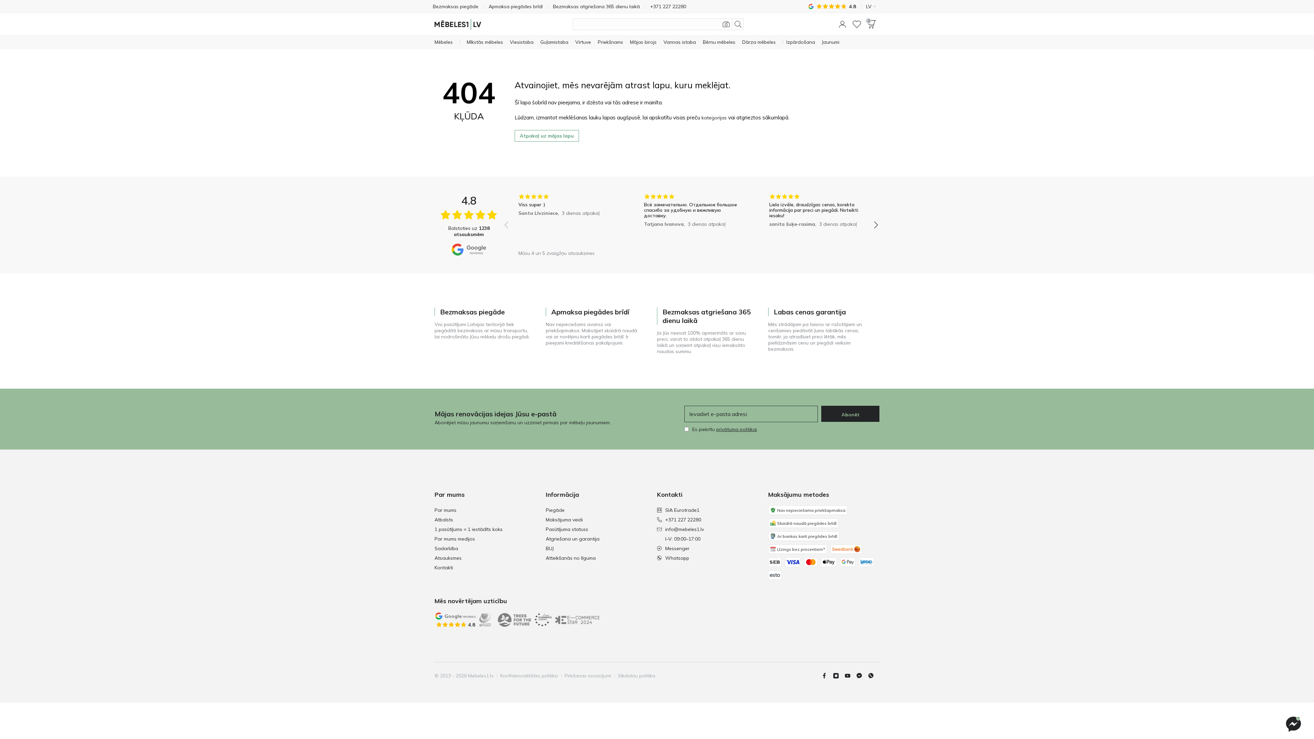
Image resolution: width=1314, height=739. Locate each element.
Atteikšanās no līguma (571, 558)
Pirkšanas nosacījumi (588, 676)
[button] (842, 24)
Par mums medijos (455, 539)
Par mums (445, 510)
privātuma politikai (736, 429)
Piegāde (555, 510)
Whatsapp (677, 558)
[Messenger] (1293, 724)
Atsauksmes (448, 558)
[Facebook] (827, 676)
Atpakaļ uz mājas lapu (547, 136)
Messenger (677, 548)
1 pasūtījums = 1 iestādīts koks (469, 529)
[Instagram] (839, 676)
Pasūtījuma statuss (567, 529)
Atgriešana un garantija (573, 539)
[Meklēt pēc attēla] (726, 24)
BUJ (550, 548)
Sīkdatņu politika (636, 676)
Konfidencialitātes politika (529, 676)
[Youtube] (850, 676)
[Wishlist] (856, 24)
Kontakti (444, 568)
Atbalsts (444, 520)
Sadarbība (446, 548)
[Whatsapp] (873, 676)
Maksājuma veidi (564, 520)
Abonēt (850, 415)
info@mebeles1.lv (684, 529)
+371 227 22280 (683, 520)
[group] (566, 220)
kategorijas (714, 118)
